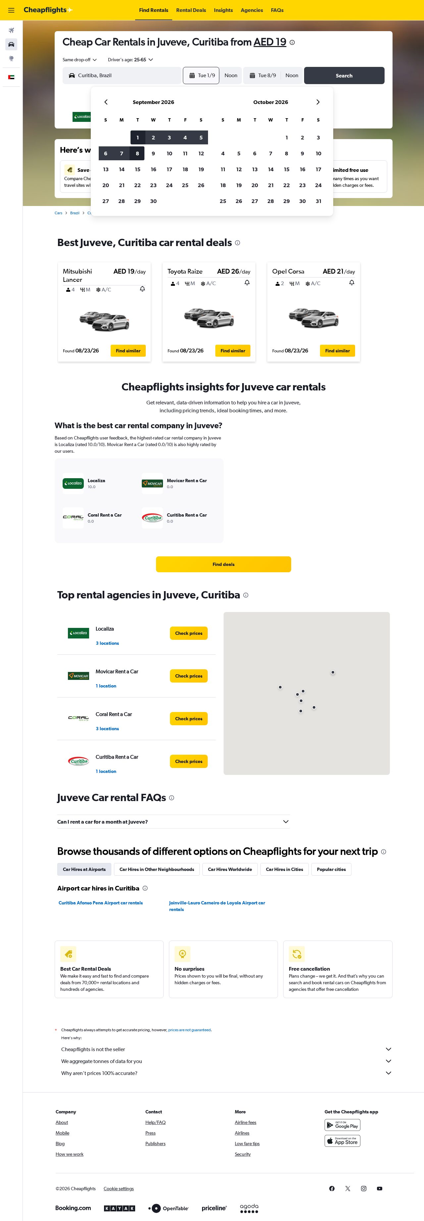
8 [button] (137, 153)
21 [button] (122, 185)
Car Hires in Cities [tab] (284, 869)
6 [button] (105, 153)
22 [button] (137, 185)
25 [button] (185, 185)
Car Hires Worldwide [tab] (230, 869)
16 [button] (153, 169)
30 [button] (153, 201)
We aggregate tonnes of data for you (101, 1061)
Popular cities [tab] (331, 869)
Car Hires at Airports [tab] (84, 869)
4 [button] (185, 137)
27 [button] (105, 201)
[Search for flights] (11, 30)
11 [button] (185, 153)
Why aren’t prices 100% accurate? (99, 1073)
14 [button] (122, 169)
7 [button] (121, 153)
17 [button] (169, 169)
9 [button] (153, 153)
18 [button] (185, 169)
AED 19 (270, 41)
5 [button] (201, 137)
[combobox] (80, 59)
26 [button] (201, 185)
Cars (58, 213)
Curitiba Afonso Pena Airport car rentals (101, 902)
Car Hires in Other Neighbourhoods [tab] (157, 869)
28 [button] (121, 201)
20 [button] (105, 185)
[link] (223, 564)
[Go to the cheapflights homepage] (48, 10)
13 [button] (106, 169)
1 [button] (137, 137)
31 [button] (318, 201)
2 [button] (153, 137)
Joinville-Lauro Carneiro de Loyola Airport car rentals (217, 906)
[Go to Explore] (11, 58)
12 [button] (201, 153)
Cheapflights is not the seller (93, 1049)
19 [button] (201, 169)
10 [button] (169, 153)
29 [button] (137, 201)
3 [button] (169, 137)
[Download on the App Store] (342, 1141)
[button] (11, 10)
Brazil (75, 213)
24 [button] (169, 185)
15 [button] (137, 169)
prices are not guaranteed (189, 1030)
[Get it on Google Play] (342, 1125)
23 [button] (153, 185)
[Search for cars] (11, 44)
